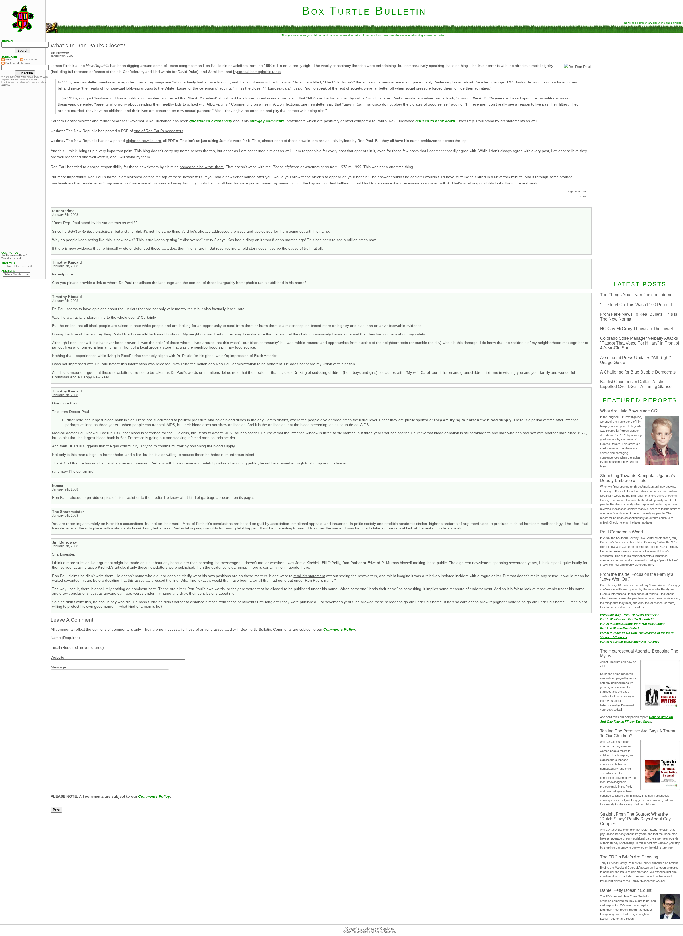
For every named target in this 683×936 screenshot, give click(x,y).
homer (57, 485)
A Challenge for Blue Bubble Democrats (638, 372)
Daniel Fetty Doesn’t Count (625, 890)
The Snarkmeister (68, 511)
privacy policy (38, 82)
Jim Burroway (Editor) (14, 255)
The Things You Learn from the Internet (637, 295)
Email (55, 647)
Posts (8, 59)
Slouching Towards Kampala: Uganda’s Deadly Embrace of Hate (637, 478)
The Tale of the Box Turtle (17, 266)
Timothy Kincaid (11, 258)
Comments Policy (339, 629)
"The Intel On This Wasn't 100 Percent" (636, 304)
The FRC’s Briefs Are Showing (629, 857)
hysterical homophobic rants (257, 72)
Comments (30, 59)
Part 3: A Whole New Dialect (619, 628)
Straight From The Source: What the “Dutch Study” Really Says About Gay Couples (635, 819)
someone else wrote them (202, 167)
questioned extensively (210, 121)
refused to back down (435, 121)
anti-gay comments (267, 121)
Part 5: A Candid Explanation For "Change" (630, 641)
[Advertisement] (640, 73)
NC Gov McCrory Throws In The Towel (636, 328)
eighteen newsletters (143, 141)
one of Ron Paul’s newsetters (158, 131)
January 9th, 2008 (65, 489)
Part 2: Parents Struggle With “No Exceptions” (632, 623)
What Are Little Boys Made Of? (629, 411)
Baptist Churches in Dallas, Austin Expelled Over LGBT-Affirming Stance (636, 384)
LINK (583, 196)
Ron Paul (580, 191)
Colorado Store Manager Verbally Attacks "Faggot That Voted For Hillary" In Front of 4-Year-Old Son (639, 343)
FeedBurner (7, 82)
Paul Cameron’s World (621, 532)
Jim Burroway (64, 542)
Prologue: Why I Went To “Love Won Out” (629, 614)
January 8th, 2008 (65, 214)
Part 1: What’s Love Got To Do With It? (627, 619)
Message (58, 667)
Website (57, 657)
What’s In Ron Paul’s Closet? (88, 45)
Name (56, 637)
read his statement (309, 576)
